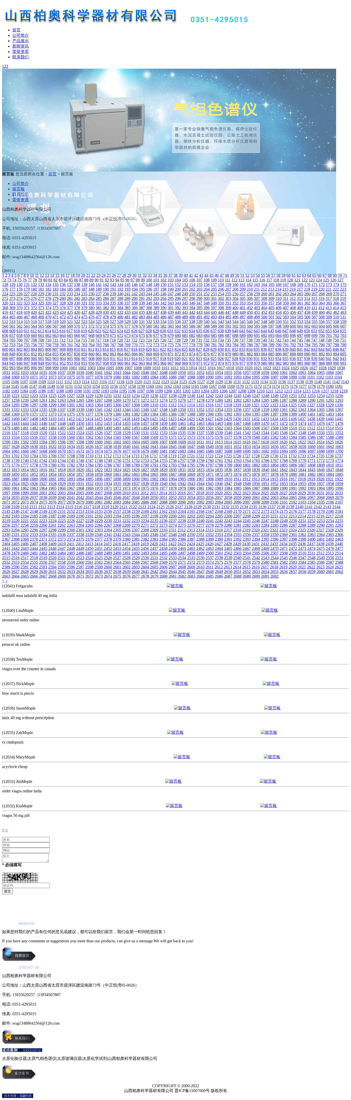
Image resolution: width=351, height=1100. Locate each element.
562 (19, 326)
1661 (321, 446)
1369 (15, 414)
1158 (132, 386)
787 (257, 345)
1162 (168, 386)
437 (156, 312)
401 (242, 308)
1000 (64, 368)
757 (41, 345)
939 (314, 358)
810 (77, 349)
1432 (256, 419)
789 (271, 345)
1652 (237, 446)
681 (185, 335)
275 (27, 298)
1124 (174, 382)
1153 (87, 386)
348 (207, 303)
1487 (80, 428)
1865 (154, 474)
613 (41, 331)
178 (19, 289)
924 (206, 358)
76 (25, 280)
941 (329, 358)
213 (271, 289)
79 (40, 280)
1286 (274, 400)
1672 (80, 451)
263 (286, 294)
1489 (99, 428)
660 (34, 335)
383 (113, 308)
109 (214, 280)
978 (250, 363)
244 (149, 294)
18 (73, 275)
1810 (330, 465)
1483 (43, 428)
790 (278, 345)
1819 (71, 470)
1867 (173, 474)
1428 (219, 419)
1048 (163, 372)
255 (228, 294)
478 (106, 317)
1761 (219, 460)
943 (343, 358)
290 (135, 298)
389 (156, 308)
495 (228, 317)
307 (257, 298)
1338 (71, 409)
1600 (99, 442)
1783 (80, 465)
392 (178, 308)
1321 (256, 405)
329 (70, 303)
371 (27, 308)
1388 (191, 414)
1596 (62, 442)
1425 (191, 419)
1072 (43, 377)
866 (135, 354)
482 (135, 317)
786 (250, 345)
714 (77, 340)
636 (206, 331)
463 (343, 312)
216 (293, 289)
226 (19, 294)
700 (322, 335)
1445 (34, 423)
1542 (247, 433)
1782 (71, 465)
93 (112, 280)
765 (99, 345)
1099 (293, 377)
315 (314, 298)
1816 (43, 470)
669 (99, 335)
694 (278, 335)
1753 (145, 460)
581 (156, 326)
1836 (228, 470)
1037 (62, 372)
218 (307, 289)
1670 (62, 451)
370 (19, 308)
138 (77, 284)
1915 (274, 479)
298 (192, 298)
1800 (237, 465)
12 (42, 275)
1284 (256, 400)
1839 (256, 470)
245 (156, 294)
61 (294, 275)
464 (5, 317)
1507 (265, 428)
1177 (303, 386)
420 (34, 312)
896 (5, 358)
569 (70, 326)
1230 (99, 396)
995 (27, 368)
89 (91, 280)
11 (37, 275)
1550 (321, 433)
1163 (177, 386)
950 (48, 363)
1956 (311, 483)
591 (228, 326)
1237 (163, 396)
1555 (25, 437)
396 (207, 308)
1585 (302, 437)
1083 (145, 377)
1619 (274, 442)
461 (329, 312)
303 (228, 298)
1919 (311, 479)
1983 (219, 488)
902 (48, 358)
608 (5, 331)
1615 (237, 442)
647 (285, 331)
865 (127, 354)
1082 (136, 377)
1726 (237, 456)
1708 (71, 456)
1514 (330, 428)
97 (133, 280)
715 (84, 340)
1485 (62, 428)
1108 (33, 382)
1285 (265, 400)
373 (41, 308)
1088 (191, 377)
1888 (25, 479)
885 (271, 354)
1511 (302, 428)
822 (163, 349)
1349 (173, 409)
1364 (311, 409)
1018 (230, 368)
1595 (52, 442)
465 (12, 317)
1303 (89, 405)
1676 (117, 451)
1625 (330, 442)
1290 (311, 400)
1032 (15, 372)
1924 (15, 483)
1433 (265, 419)
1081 (126, 377)
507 (314, 317)
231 (55, 294)
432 (120, 312)
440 (178, 312)
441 (185, 312)
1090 (210, 377)
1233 (126, 396)
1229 (89, 396)
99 (143, 280)
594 (250, 326)
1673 (89, 451)
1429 (228, 419)
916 (149, 358)
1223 (34, 396)
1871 (210, 474)
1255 (330, 396)
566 (48, 326)
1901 (145, 479)
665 (70, 335)
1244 (228, 396)
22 (93, 275)
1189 (69, 391)
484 (149, 317)
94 (117, 280)
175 (343, 284)
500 (264, 317)
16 (62, 275)
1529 (126, 433)
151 (171, 284)
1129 (219, 382)
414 (336, 308)
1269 (117, 400)
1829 (163, 470)
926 (221, 358)
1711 (99, 456)
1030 (341, 368)
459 (314, 312)
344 (178, 303)
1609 (182, 442)
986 (307, 363)
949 (41, 363)
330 (77, 303)
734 (221, 340)
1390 (210, 414)
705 (12, 340)
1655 (265, 446)
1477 (330, 423)
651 (314, 331)
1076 (80, 377)
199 (171, 289)
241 (127, 294)
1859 (99, 474)
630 (163, 331)
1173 (267, 386)
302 (221, 298)
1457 (145, 423)
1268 (108, 400)
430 (106, 312)
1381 (126, 414)
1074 (62, 377)
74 (14, 280)
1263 (62, 400)
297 (185, 298)
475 (84, 317)
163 (257, 284)
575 (113, 326)
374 (48, 308)
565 (41, 326)
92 (107, 280)
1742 (43, 460)
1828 (154, 470)
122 (304, 280)
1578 (237, 437)
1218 (334, 391)
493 (214, 317)
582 (163, 326)
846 (336, 349)
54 (258, 275)
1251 (293, 396)
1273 (154, 400)
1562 (89, 437)
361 (300, 303)
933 (271, 358)
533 (156, 321)
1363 (302, 409)
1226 (62, 396)
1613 (219, 442)
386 (135, 308)
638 (221, 331)
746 (307, 340)
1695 (293, 451)
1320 (246, 405)
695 (286, 335)
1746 (80, 460)
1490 (108, 428)
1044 (126, 372)
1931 (80, 483)
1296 (25, 405)
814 (106, 349)
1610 (191, 442)
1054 (219, 372)
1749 (108, 460)
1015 (202, 368)
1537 (200, 433)
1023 (276, 368)
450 (250, 312)
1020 (248, 368)
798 (336, 345)
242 (135, 294)
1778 (34, 465)
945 (12, 363)
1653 (247, 446)
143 (113, 284)
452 (264, 312)
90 (97, 280)
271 (343, 294)
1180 (330, 386)
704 (5, 340)
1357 (247, 409)
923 (199, 358)
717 (98, 340)
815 (113, 349)
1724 (219, 456)
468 (34, 317)
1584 (293, 437)
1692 (265, 451)
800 (5, 349)
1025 (295, 368)
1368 (6, 414)
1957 (321, 483)
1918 (302, 479)
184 (63, 289)
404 (264, 308)
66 (319, 275)
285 (99, 298)
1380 (117, 414)
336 (120, 303)
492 (207, 317)
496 (235, 317)
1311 (163, 405)
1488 (90, 428)
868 (149, 354)
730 (192, 340)
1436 (293, 419)
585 (185, 326)
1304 (99, 405)
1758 (191, 460)
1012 (174, 368)
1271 (136, 400)
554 (307, 321)
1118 (120, 382)
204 (207, 289)
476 (91, 317)
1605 (145, 442)
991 (343, 363)
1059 (265, 372)
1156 (114, 386)
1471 (274, 423)
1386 (173, 414)
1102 (320, 377)
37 (170, 275)
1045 (136, 372)
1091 (219, 377)
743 (285, 340)
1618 (265, 442)
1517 (15, 433)
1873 (228, 474)
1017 (221, 368)
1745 (71, 460)
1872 (219, 474)
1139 (309, 382)
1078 (99, 377)
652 (321, 331)
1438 (311, 419)
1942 (182, 483)
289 (127, 298)
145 (127, 284)
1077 (89, 377)
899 (27, 358)
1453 (108, 423)
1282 (237, 400)
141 (99, 284)
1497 (173, 428)
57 (273, 275)
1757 (182, 460)
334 (106, 303)
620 (91, 331)
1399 (293, 414)
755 (27, 345)
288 (120, 298)
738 (249, 340)
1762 (228, 460)
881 (242, 354)
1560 (71, 437)
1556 (34, 437)
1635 (80, 446)
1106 (15, 382)
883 (257, 354)
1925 (25, 483)
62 (299, 275)
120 (290, 280)
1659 (302, 446)
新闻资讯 (20, 46)
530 (135, 321)
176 (5, 289)
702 (336, 335)
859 (84, 354)
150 (163, 284)
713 (70, 340)
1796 (200, 465)
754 (19, 345)
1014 (193, 368)
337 (127, 303)
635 (199, 331)
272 (5, 298)
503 (286, 317)
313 (300, 298)
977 (242, 363)
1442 (6, 423)
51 (242, 275)
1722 (200, 456)
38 (175, 275)
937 (300, 358)
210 (250, 289)
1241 (200, 396)
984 (293, 363)
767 (113, 345)
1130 (228, 382)
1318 (228, 405)
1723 (209, 456)
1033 (25, 372)
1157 (123, 386)
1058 (256, 372)
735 (228, 340)
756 (34, 345)
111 (227, 280)
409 (300, 308)
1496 (163, 428)
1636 (89, 446)
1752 (136, 460)
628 (149, 331)
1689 (237, 451)
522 (77, 321)
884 (264, 354)
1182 (6, 391)
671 (113, 335)
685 (214, 335)
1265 (80, 400)
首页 (16, 30)
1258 (15, 400)
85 (71, 280)
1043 (117, 372)
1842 (284, 470)
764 (91, 345)
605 (329, 326)
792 (293, 345)
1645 (173, 446)
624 (120, 331)
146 (135, 284)
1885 (339, 474)
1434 (274, 419)
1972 (117, 488)
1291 (321, 400)
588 (207, 326)
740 (264, 340)
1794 (182, 465)
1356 (237, 409)
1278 (200, 400)
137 (70, 284)
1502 (219, 428)
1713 (117, 456)
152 (178, 284)
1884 (330, 474)
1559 (62, 437)
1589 (339, 437)
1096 (265, 377)
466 (19, 317)
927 (228, 358)
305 (242, 298)
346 (192, 303)
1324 (283, 405)
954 (77, 363)
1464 (210, 423)
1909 (219, 479)
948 (34, 363)
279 (55, 298)
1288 (293, 400)
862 (106, 354)
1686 (210, 451)
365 (329, 303)
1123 (165, 382)
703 (343, 335)
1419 (135, 419)
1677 (126, 451)
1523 (71, 433)
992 (5, 368)
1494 (145, 428)
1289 (302, 400)
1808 (311, 465)
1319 (237, 405)
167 (286, 284)
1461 (182, 423)
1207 (233, 391)
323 (27, 303)
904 (63, 358)
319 (343, 298)
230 (48, 294)
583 (171, 326)
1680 (154, 451)
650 (307, 331)
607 (343, 326)
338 (135, 303)
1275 (173, 400)
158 (221, 284)
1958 (330, 483)
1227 (71, 396)
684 (207, 335)
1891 (52, 479)
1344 (126, 409)
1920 (320, 479)
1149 (51, 386)
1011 (165, 368)
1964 (43, 488)
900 (34, 358)
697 (300, 335)
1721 (191, 456)
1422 (163, 419)
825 (185, 349)
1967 (71, 488)
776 (178, 345)
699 (314, 335)
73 (9, 280)
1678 (136, 451)
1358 (256, 409)
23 (98, 275)
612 (34, 331)
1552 (339, 433)
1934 (108, 483)
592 (235, 326)
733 (213, 340)
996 (34, 368)
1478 (339, 423)
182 (48, 289)
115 (255, 280)
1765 (256, 460)
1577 (228, 437)
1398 (284, 414)
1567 (136, 437)
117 (269, 280)
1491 (117, 428)
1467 (237, 423)
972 (207, 363)
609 (12, 331)
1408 (34, 419)
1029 (332, 368)
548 (264, 321)
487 (171, 317)
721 (127, 340)
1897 (108, 479)
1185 (33, 391)
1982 (210, 488)
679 (171, 335)
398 (221, 308)
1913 (256, 479)
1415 (98, 419)
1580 (256, 437)
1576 (219, 437)
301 (214, 298)
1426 (200, 419)
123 (312, 280)
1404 (339, 414)
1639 (117, 446)
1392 (228, 414)
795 (314, 345)
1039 (80, 372)
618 (77, 331)
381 (99, 308)
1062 (293, 372)
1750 (117, 460)
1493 (136, 428)
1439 (320, 419)
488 (178, 317)
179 (27, 289)
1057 (247, 372)
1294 (6, 405)
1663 (339, 446)
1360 (274, 409)
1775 (6, 465)
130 (19, 284)
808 (63, 349)
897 (12, 358)
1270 (126, 400)
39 (181, 275)
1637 (99, 446)
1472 (284, 423)
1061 (284, 372)
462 (336, 312)
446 (221, 312)
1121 (147, 382)
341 (156, 303)
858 (77, 354)
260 (264, 294)
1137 (291, 382)
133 (41, 284)
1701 (6, 456)
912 (120, 358)
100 (149, 280)
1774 (339, 460)
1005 (110, 368)
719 (113, 340)
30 (134, 275)
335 (113, 303)
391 (171, 308)
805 (41, 349)
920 (177, 358)
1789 (136, 465)
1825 (126, 470)
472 (63, 317)
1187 (51, 391)
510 (336, 317)
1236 (154, 396)
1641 (136, 446)
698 (307, 335)
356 (264, 303)
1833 (200, 470)
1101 (311, 377)
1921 (330, 479)
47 (222, 275)
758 (48, 345)
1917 (293, 479)
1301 (71, 405)
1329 (330, 405)
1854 (52, 474)
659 (27, 335)
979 (257, 363)
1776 (15, 465)
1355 (228, 409)
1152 (78, 386)
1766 (265, 460)
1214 (297, 391)
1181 (339, 386)
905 (70, 358)
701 (329, 335)
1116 (103, 382)
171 (314, 284)
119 (283, 280)
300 (207, 298)
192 (120, 289)
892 (322, 354)
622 (106, 331)
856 (63, 354)
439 (171, 312)
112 (234, 280)
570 (77, 326)
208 (235, 289)
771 (142, 345)
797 (329, 345)
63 (304, 275)
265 (300, 294)
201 (185, 289)
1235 (145, 396)
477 (99, 317)
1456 (136, 423)
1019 (239, 368)
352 (235, 303)
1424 (182, 419)
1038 (71, 372)
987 (314, 363)
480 (120, 317)
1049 (173, 372)
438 (163, 312)
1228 (80, 396)
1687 (219, 451)
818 (134, 349)
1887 (15, 479)
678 (163, 335)
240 (120, 294)
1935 (117, 483)
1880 (293, 474)
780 (207, 345)
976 (235, 363)
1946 (219, 483)
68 (330, 275)
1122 (156, 382)
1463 (200, 423)
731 (199, 340)
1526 (99, 433)
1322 (265, 405)
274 (19, 298)
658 (19, 335)
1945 (210, 483)
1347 (154, 409)
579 (142, 326)
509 (329, 317)
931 (257, 358)
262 (278, 294)
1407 (25, 419)
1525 (89, 433)
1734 (311, 456)
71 (345, 275)
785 (242, 345)
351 (228, 303)
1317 (219, 405)
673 (127, 335)
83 (61, 280)
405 (271, 308)
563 (27, 326)
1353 (210, 409)
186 (77, 289)
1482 (34, 428)
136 (63, 284)
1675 (108, 451)
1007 (128, 368)
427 (84, 312)
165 (271, 284)
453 (271, 312)
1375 (71, 414)
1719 (172, 456)
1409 (43, 419)
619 (84, 331)
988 (322, 363)
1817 (52, 470)
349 (214, 303)
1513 (320, 428)
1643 (154, 446)
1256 (339, 396)
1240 (191, 396)
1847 (330, 470)
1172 (258, 386)
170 (307, 284)
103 (171, 280)
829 (213, 349)
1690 (247, 451)
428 (91, 312)
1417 (117, 419)
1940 (163, 483)
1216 (316, 391)
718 (106, 340)
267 (314, 294)
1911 (237, 479)
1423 (172, 419)
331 (84, 303)
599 (286, 326)
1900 (136, 479)
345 (185, 303)
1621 (293, 442)
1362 (293, 409)
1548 (302, 433)
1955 (302, 483)
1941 (173, 483)
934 (278, 358)
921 (185, 358)
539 (199, 321)
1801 (247, 465)
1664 (6, 451)
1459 (163, 423)
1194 (114, 391)
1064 (311, 372)
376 (63, 308)
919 (170, 358)
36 (165, 275)
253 (214, 294)
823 (170, 349)
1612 (209, 442)
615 (55, 331)
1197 (141, 391)
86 (76, 280)
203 (199, 289)
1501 (210, 428)
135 (55, 284)
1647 (191, 446)
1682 (173, 451)
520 (63, 321)
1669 (52, 451)
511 (343, 317)
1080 (117, 377)
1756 (173, 460)
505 (300, 317)
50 (237, 275)
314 (307, 298)
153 (185, 284)
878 (221, 354)
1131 (237, 382)
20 (83, 275)
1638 (108, 446)
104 (178, 280)
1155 (105, 386)
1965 (52, 488)
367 (343, 303)
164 (264, 284)
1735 (320, 456)
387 (142, 308)
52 (247, 275)
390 (163, 308)
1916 (283, 479)
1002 (82, 368)
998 (48, 368)
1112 (68, 382)
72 (4, 280)
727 (170, 340)
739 (257, 340)
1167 (213, 386)
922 (192, 358)
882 (250, 354)
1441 (339, 419)
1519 (34, 433)
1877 (265, 474)
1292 (330, 400)
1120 (138, 382)
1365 (321, 409)
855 (55, 354)
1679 (145, 451)
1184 (24, 391)
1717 (154, 456)
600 (293, 326)
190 (106, 289)
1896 (99, 479)
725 (156, 340)
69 (335, 275)
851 (27, 354)
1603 (126, 442)
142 (106, 284)
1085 (163, 377)
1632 (52, 446)
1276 (182, 400)
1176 (294, 386)
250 (192, 294)
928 (235, 358)
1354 (219, 409)
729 (185, 340)
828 (206, 349)
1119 (129, 382)
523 (84, 321)
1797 (210, 465)
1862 (126, 474)
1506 (256, 428)
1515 (339, 428)
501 (271, 317)
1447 (52, 423)
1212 (279, 391)
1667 (34, 451)
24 (103, 275)
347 (199, 303)
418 (19, 312)
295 (171, 298)
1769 (293, 460)
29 (129, 275)
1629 (25, 446)
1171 (249, 386)
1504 (237, 428)
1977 (163, 488)
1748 (99, 460)
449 (242, 312)
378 (77, 308)
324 (34, 303)
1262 (52, 400)
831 (228, 349)
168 (293, 284)
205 (214, 289)
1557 (43, 437)
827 (199, 349)
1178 (312, 386)
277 (41, 298)
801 (12, 349)
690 (250, 335)
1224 (43, 396)
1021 (258, 368)
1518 (25, 433)
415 (343, 308)
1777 (25, 465)
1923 (6, 483)
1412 (71, 419)
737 (242, 340)
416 (5, 312)
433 (127, 312)
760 (63, 345)
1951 (265, 483)
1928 (52, 483)
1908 (210, 479)
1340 (89, 409)
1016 (211, 368)
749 (329, 340)
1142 (336, 382)
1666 (25, 451)
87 (81, 280)
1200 (168, 391)
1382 (136, 414)
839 (285, 349)
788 (264, 345)
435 (142, 312)
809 (70, 349)
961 (127, 363)
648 (293, 331)
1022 (267, 368)
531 (142, 321)
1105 (6, 382)
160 (235, 284)
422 (48, 312)
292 (149, 298)
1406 (15, 419)
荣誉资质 (20, 51)
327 (55, 303)
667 (84, 335)
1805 (284, 465)
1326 (302, 405)
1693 (274, 451)
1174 (276, 386)
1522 (62, 433)
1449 (71, 423)
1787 (117, 465)
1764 (247, 460)
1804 (274, 465)
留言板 (18, 189)
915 (141, 358)
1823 (108, 470)
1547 (293, 433)
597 (271, 326)
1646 (182, 446)
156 (207, 284)
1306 (117, 405)
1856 (71, 474)
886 (278, 354)
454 (278, 312)
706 (19, 340)
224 (5, 294)
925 (213, 358)
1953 (284, 483)
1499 (191, 428)
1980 (191, 488)
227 (27, 294)
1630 (34, 446)
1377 (89, 414)
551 (286, 321)
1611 (200, 442)
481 (127, 317)
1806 (293, 465)
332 (91, 303)
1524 (80, 433)
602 (307, 326)
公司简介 (20, 35)
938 (307, 358)
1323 (274, 405)
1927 (43, 483)
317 (329, 298)
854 (48, 354)
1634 (71, 446)
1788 (126, 465)
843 (314, 349)
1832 (191, 470)
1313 (182, 405)
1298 (43, 405)
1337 (62, 409)
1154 (96, 386)
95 (122, 280)
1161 (159, 386)
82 (55, 280)
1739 (15, 460)
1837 (237, 470)
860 (91, 354)
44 (206, 275)
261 (271, 294)
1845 (311, 470)
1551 (330, 433)
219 (314, 289)
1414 (89, 419)
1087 (182, 377)
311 (286, 298)
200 (178, 289)
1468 (247, 423)
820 (149, 349)
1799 (228, 465)
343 (171, 303)
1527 (108, 433)
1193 (105, 391)
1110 (51, 382)
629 (156, 331)
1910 (228, 479)
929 (242, 358)
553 (300, 321)
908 (91, 358)
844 (321, 349)
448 (235, 312)
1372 (43, 414)
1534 (173, 433)
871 (171, 354)
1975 (145, 488)
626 (134, 331)
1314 (191, 405)
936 (293, 358)
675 (142, 335)
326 (48, 303)
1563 (99, 437)
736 (235, 340)
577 (127, 326)
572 (91, 326)
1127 (201, 382)
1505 (247, 428)
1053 (210, 372)
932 (264, 358)
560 (5, 326)
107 (199, 280)
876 (207, 354)
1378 (99, 414)
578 (135, 326)
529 (127, 321)
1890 (43, 479)
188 (91, 289)
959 (113, 363)
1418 (126, 419)
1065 (321, 372)
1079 (108, 377)
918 (163, 358)
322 (19, 303)
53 (253, 275)
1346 (145, 409)
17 (68, 275)
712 (62, 340)
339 (142, 303)
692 (264, 335)
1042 (108, 372)
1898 (117, 479)
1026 (304, 368)
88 (86, 280)
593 (242, 326)
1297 (34, 405)
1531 (145, 433)
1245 (237, 396)
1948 (237, 483)
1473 (293, 423)
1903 (163, 479)
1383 (145, 414)
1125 (183, 382)
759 (55, 345)
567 (55, 326)
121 (297, 280)
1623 (311, 442)
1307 (126, 405)
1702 (15, 456)
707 (27, 340)
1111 (59, 382)
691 (257, 335)
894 (336, 354)
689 (242, 335)
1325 (293, 405)
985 (300, 363)
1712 (108, 456)
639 (228, 331)
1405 (6, 419)
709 (41, 340)
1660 (311, 446)
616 (62, 331)
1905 (182, 479)
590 (221, 326)
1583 (284, 437)
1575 (210, 437)
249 (185, 294)
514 (19, 321)
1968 (80, 488)
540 (207, 321)
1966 (62, 488)
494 (221, 317)
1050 (182, 372)
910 (106, 358)
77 (30, 280)
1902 (154, 479)
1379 (108, 414)
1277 (191, 400)
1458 (154, 423)
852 (34, 354)
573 (99, 326)
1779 (43, 465)
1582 (274, 437)
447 (228, 312)
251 (199, 294)
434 (135, 312)
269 (329, 294)
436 (149, 312)
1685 (200, 451)
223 (343, 289)
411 (314, 308)
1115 (94, 382)
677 (156, 335)
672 (120, 335)
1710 (89, 456)
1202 (186, 391)
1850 (15, 474)
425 (70, 312)
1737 (339, 456)
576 (120, 326)
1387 (182, 414)
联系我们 (20, 57)
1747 (89, 460)
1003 (91, 368)
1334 (34, 409)
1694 (284, 451)
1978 (173, 488)
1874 (237, 474)
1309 (145, 405)
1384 (154, 414)
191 (113, 289)
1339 (80, 409)
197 (156, 289)
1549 (311, 433)
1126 (192, 382)
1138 (300, 382)
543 (228, 321)
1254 (321, 396)
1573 (191, 437)
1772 (321, 460)
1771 (311, 460)
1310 (154, 405)
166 (278, 284)
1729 (265, 456)
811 (84, 349)
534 (163, 321)
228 (34, 294)
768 (120, 345)
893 (329, 354)
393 (185, 308)
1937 (136, 483)
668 (91, 335)
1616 (246, 442)
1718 (163, 456)
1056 (237, 372)
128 (5, 284)
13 (47, 275)
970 (192, 363)
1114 (85, 382)
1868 (182, 474)
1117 (112, 382)
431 (113, 312)
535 (171, 321)
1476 (321, 423)
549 (271, 321)
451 (257, 312)
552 (293, 321)
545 (242, 321)
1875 (247, 474)
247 (171, 294)
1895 (89, 479)
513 (12, 321)
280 (63, 298)
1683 (182, 451)
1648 (200, 446)
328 (63, 303)
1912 (246, 479)
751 (343, 340)
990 (336, 363)
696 (293, 335)
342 (163, 303)
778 (192, 345)
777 (185, 345)
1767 (274, 460)
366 (336, 303)
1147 (33, 386)
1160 (150, 386)
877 (214, 354)
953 (70, 363)
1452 (99, 423)
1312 (172, 405)
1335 (43, 409)
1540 (228, 433)
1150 (60, 386)
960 (120, 363)
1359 (265, 409)
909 (99, 358)
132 (34, 284)
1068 (6, 377)
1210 (260, 391)
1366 (330, 409)
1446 (43, 423)
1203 (196, 391)
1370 (25, 414)
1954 (293, 483)
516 (34, 321)
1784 (89, 465)
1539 (219, 433)
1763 (237, 460)
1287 (284, 400)
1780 (52, 465)
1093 (237, 377)
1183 (15, 391)
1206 (223, 391)
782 (221, 345)
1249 (274, 396)
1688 (228, 451)
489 (185, 317)
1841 (274, 470)
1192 (96, 391)
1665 (15, 451)
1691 (256, 451)
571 (84, 326)
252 (207, 294)
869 (156, 354)
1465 (219, 423)
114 (248, 280)
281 (70, 298)
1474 (302, 423)
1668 (43, 451)
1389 (200, 414)
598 (278, 326)
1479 (6, 428)
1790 (145, 465)
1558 (52, 437)
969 (185, 363)
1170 (240, 386)
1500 (200, 428)
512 (5, 321)
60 (289, 275)
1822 (99, 470)
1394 (247, 414)
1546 (284, 433)
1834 (210, 470)
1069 (15, 377)
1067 (339, 372)
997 (41, 368)
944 (5, 363)
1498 (182, 428)
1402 (321, 414)
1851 (25, 474)
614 (48, 331)
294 (163, 298)
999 (55, 368)
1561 (80, 437)
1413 (80, 419)
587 (199, 326)
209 (242, 289)
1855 (62, 474)
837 (271, 349)
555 (314, 321)
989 (329, 363)
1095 (256, 377)
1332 (15, 409)
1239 (182, 396)
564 (34, 326)
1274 (163, 400)
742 (278, 340)
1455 (126, 423)
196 (149, 289)
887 (286, 354)
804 (34, 349)
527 (113, 321)
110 (221, 280)
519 (55, 321)
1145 (15, 386)
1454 (117, 423)
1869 (191, 474)
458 (307, 312)
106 (192, 280)
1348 (163, 409)
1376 (80, 414)
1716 (145, 456)
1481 (25, 428)
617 (70, 331)
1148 (42, 386)
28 (124, 275)
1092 (228, 377)
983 (286, 363)
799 (343, 345)
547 (257, 321)
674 (135, 335)
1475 (311, 423)
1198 (150, 391)
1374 (62, 414)
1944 (200, 483)
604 (322, 326)
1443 (15, 423)
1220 (6, 396)
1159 (141, 386)
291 (142, 298)
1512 (311, 428)
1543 (256, 433)
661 (41, 335)
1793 (173, 465)
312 (293, 298)
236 (91, 294)
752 (5, 345)
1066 (330, 372)
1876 (256, 474)
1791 (154, 465)
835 (257, 349)
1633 (62, 446)
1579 (247, 437)
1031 (6, 372)
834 (249, 349)
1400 (302, 414)
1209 (251, 391)
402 (250, 308)
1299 (52, 405)
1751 (126, 460)
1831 (182, 470)
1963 (34, 488)
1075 (71, 377)
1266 (89, 400)
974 (221, 363)
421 (41, 312)
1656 (274, 446)
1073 (52, 377)
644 (264, 331)
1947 (228, 483)
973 (214, 363)
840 (293, 349)
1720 (182, 456)
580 (149, 326)
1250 (284, 396)
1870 (200, 474)
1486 (71, 428)
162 (250, 284)
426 (77, 312)
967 (171, 363)
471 (55, 317)
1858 (89, 474)
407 (286, 308)
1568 (145, 437)
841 (300, 349)
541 (214, 321)
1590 (6, 442)
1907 (200, 479)
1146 (24, 386)
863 (113, 354)
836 (264, 349)
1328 (320, 405)
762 (77, 345)
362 (307, 303)
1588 (330, 437)
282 (77, 298)
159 (228, 284)
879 (228, 354)
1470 (265, 423)
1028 (322, 368)
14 (52, 275)
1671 (71, 451)
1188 (60, 391)
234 (77, 294)
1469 (256, 423)
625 (127, 331)
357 (271, 303)
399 (228, 308)
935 (285, 358)
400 (235, 308)
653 (329, 331)
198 (163, 289)
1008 (138, 368)
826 (192, 349)
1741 (34, 460)
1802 (256, 465)
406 (278, 308)
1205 (214, 391)
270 (336, 294)
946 (19, 363)
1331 (6, 409)
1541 (237, 433)
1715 (135, 456)
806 (48, 349)
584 (178, 326)
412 (321, 308)
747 (314, 340)
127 (340, 280)
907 (84, 358)
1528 (117, 433)
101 (156, 280)
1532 (154, 433)
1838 (247, 470)
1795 (191, 465)
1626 (339, 442)
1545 (274, 433)
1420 (145, 419)
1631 (43, 446)
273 (12, 298)
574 (106, 326)
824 (177, 349)
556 (322, 321)
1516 (6, 433)
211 (257, 289)
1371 (34, 414)
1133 (255, 382)
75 (19, 280)
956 (91, 363)
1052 (200, 372)
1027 (313, 368)
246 (163, 294)
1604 (136, 442)
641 (242, 331)
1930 (71, 483)
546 (250, 321)
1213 (288, 391)
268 (322, 294)
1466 (228, 423)
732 (206, 340)
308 (264, 298)
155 (199, 284)
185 (70, 289)
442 (192, 312)
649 (300, 331)
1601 (108, 442)
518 (48, 321)
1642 (145, 446)
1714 (126, 456)
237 (99, 294)
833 (242, 349)
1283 (247, 400)
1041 (99, 372)
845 (329, 349)
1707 (62, 456)
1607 (163, 442)
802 (19, 349)
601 (300, 326)
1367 (339, 409)
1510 (293, 428)
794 (307, 345)
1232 (117, 396)
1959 (339, 483)
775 (171, 345)
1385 (163, 414)
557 (329, 321)
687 (228, 335)
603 (314, 326)
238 (106, 294)
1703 (25, 456)
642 (249, 331)
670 (106, 335)
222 (336, 289)
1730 (274, 456)
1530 (136, 433)
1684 (191, 451)
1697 (311, 451)
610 (19, 331)
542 (221, 321)
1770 (302, 460)
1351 (191, 409)
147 (142, 284)
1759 (200, 460)
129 (12, 284)
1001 (73, 368)
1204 (205, 391)
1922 (339, 479)
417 (12, 312)
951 (55, 363)
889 (300, 354)
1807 (302, 465)
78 (35, 280)
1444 (25, 423)
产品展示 (20, 41)
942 (336, 358)
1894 (80, 479)
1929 (62, 483)
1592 (25, 442)
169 (300, 284)
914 (134, 358)
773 (156, 345)
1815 (34, 470)
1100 (302, 377)
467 (27, 317)
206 (221, 289)
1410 (52, 419)
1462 (191, 423)
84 (66, 280)
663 (55, 335)
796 (322, 345)
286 (106, 298)
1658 (293, 446)
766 (106, 345)
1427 (209, 419)
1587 (321, 437)
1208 (242, 391)
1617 (256, 442)
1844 (302, 470)
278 (48, 298)
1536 (191, 433)
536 (178, 321)
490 (192, 317)
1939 (154, 483)
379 (84, 308)
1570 (163, 437)
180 (34, 289)
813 (98, 349)
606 (336, 326)
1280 (219, 400)
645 (271, 331)
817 (127, 349)
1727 (246, 456)
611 (27, 331)
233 (70, 294)
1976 (154, 488)
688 (235, 335)
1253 (311, 396)
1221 (15, 396)
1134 (264, 382)
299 (199, 298)
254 (221, 294)
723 (141, 340)
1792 (163, 465)
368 (5, 308)
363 (314, 303)
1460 (173, 423)
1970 (99, 488)
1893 (71, 479)
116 (262, 280)
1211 (270, 391)
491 (199, 317)
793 (300, 345)
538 (192, 321)
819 (141, 349)
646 (278, 331)
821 (156, 349)
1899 (126, 479)
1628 (15, 446)
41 (191, 275)
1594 (43, 442)
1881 (302, 474)
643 (257, 331)
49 (232, 275)
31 (139, 275)
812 (91, 349)
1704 (34, 456)
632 (177, 331)
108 (207, 280)
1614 (228, 442)
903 (55, 358)
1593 (34, 442)
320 (5, 303)
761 (70, 345)
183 (55, 289)
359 (286, 303)
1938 (145, 483)
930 (249, 358)
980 (264, 363)
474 (77, 317)
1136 (282, 382)
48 (227, 275)
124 (319, 280)
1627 (6, 446)
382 (106, 308)
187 (84, 289)
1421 (154, 419)
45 (211, 275)
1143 (345, 382)
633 (185, 331)
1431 (246, 419)
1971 (108, 488)
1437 (302, 419)
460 (322, 312)
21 (88, 275)
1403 (330, 414)
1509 (284, 428)
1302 (80, 405)
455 (286, 312)
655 (343, 331)
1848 (339, 470)
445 (214, 312)
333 (99, 303)
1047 (154, 372)
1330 (339, 405)
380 (91, 308)
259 (257, 294)
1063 (302, 372)
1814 (25, 470)
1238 (173, 396)
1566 (126, 437)
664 (63, 335)
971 (199, 363)
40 (186, 275)
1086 (173, 377)
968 (178, 363)
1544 (265, 433)
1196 (132, 391)
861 (99, 354)
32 (145, 275)
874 (192, 354)
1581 (265, 437)
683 (199, 335)
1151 (69, 386)
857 (70, 354)
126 (333, 280)
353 (242, 303)
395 (199, 308)
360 (293, 303)
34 (155, 275)
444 (207, 312)
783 (228, 345)
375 (55, 308)
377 (70, 308)
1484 (52, 428)
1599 (89, 442)
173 (329, 284)
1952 (274, 483)
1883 (321, 474)
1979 (182, 488)
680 (178, 335)
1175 (285, 386)
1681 (163, 451)
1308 (136, 405)
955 (84, 363)
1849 (6, 474)
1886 (6, 479)
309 (271, 298)
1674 (99, 451)
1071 (34, 377)
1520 (43, 433)
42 (196, 275)
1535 (182, 433)
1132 (246, 382)
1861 (117, 474)
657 (12, 335)
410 (307, 308)
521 (70, 321)
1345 (136, 409)
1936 (126, 483)
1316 (209, 405)
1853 (43, 474)
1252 (302, 396)
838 (278, 349)
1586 (311, 437)
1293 (339, 400)
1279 (210, 400)
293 (156, 298)
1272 (145, 400)
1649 (210, 446)
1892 (62, 479)
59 (283, 275)
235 (84, 294)
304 (235, 298)
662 (48, 335)
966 (163, 363)
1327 (311, 405)
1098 (284, 377)
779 (199, 345)
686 (221, 335)
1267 (99, 400)
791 (286, 345)
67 (324, 275)
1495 (154, 428)
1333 (25, 409)
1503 (228, 428)
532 (149, 321)
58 (278, 275)
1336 (52, 409)
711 (55, 340)
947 (27, 363)
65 (314, 275)
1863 (136, 474)
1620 (283, 442)
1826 (136, 470)
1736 (330, 456)
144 (120, 284)
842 (307, 349)
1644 (163, 446)
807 (55, 349)
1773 (330, 460)
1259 (25, 400)
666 (77, 335)
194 (135, 289)
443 (199, 312)
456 (293, 312)
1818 (62, 470)
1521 (52, 433)
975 (228, 363)
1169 (231, 386)
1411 (62, 419)
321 (12, 303)
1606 (154, 442)
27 (119, 275)
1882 (311, 474)
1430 (237, 419)
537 (185, 321)
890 (307, 354)
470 (48, 317)
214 (278, 289)
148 (149, 284)
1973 (126, 488)
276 (34, 298)
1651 (228, 446)
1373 (52, 414)
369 (12, 308)
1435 (283, 419)
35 (160, 275)
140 (91, 284)
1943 (191, 483)
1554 (15, 437)
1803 (265, 465)
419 (27, 312)
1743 (52, 460)
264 (293, 294)
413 (329, 308)
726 (163, 340)
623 (113, 331)
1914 (265, 479)
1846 (321, 470)
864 (120, 354)
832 (235, 349)
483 (142, 317)
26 (114, 275)
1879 (284, 474)
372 (34, 308)
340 (149, 303)
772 (149, 345)
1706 (52, 456)
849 (12, 354)
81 (50, 280)
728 (177, 340)
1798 (219, 465)
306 (250, 298)
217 (300, 289)
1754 (154, 460)
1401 (311, 414)
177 (12, 289)
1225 (52, 396)
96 (127, 280)
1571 (173, 437)
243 (142, 294)
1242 (210, 396)
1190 (78, 391)
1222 (25, 396)
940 (321, 358)
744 (293, 340)
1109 (42, 382)
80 (45, 280)
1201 (177, 391)
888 (293, 354)
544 (235, 321)
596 (264, 326)
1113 (77, 382)
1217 (325, 391)
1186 (42, 391)
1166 (204, 386)
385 (127, 308)
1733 (302, 456)
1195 (123, 391)
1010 (156, 368)
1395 (256, 414)
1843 (293, 470)
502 (278, 317)
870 (163, 354)
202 (192, 289)
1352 (200, 409)
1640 (126, 446)
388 (149, 308)
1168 (222, 386)
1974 (136, 488)
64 (309, 275)
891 (314, 354)
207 (228, 289)
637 (213, 331)
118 (276, 280)
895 (343, 354)
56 (268, 275)
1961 (15, 488)
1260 (34, 400)
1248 (265, 396)
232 (63, 294)
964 (149, 363)
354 (250, 303)
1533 (163, 433)
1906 (191, 479)
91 (102, 280)
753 (12, 345)
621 (98, 331)
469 (41, 317)
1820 (80, 470)
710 (48, 340)
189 (99, 289)
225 (12, 294)
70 (340, 275)
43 (201, 275)
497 (242, 317)
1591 (15, 442)
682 (192, 335)
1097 (274, 377)
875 (199, 354)
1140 (318, 382)
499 (257, 317)
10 (32, 275)
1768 (284, 460)
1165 (195, 386)
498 (250, 317)
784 (235, 345)
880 (235, 354)
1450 (80, 423)
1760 (210, 460)
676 (149, 335)
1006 (119, 368)
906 (77, 358)
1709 (80, 456)
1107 (24, 382)
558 (336, 321)
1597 (71, 442)
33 (150, 275)
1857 (80, 474)
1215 (306, 391)
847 (343, 349)
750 (336, 340)
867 (142, 354)
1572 (182, 437)
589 (214, 326)
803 (27, 349)
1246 (247, 396)
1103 (329, 377)
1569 (154, 437)
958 (106, 363)
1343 (117, 409)
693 (271, 335)
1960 (6, 488)
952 (63, 363)
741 (271, 340)
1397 (274, 414)
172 (322, 284)
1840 (265, 470)
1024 (285, 368)
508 (322, 317)
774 (163, 345)
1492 (126, 428)
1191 (87, 391)
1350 (182, 409)
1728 (256, 456)
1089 (200, 377)
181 (41, 289)
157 (214, 284)
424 (63, 312)
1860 (108, 474)
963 (142, 363)
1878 (274, 474)
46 (217, 275)
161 (242, 284)
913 (127, 358)
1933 (99, 483)
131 (27, 284)
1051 (191, 372)
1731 (283, 456)
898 (19, 358)
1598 (80, 442)
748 (321, 340)
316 (321, 298)
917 (156, 358)
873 (185, 354)
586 (192, 326)
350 (221, 303)
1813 (15, 470)
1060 (274, 372)
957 (99, 363)
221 (329, 289)
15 (57, 275)
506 (307, 317)
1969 (89, 488)
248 (178, 294)
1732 (293, 456)
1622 (302, 442)
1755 (163, 460)
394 (192, 308)
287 (113, 298)
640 (235, 331)
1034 (34, 372)
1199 (159, 391)
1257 (6, 400)
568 (63, 326)
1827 (145, 470)
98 (138, 280)
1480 (15, 428)
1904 (173, 479)
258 (250, 294)
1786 (108, 465)
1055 (228, 372)
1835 (219, 470)
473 (70, 317)
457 (300, 312)
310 (278, 298)
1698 (321, 451)
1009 (147, 368)
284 (91, 298)
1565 (117, 437)
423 (55, 312)
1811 (339, 465)
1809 (321, 465)
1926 (34, 483)
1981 (200, 488)
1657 (284, 446)
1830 (173, 470)
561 (12, 326)
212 (264, 289)
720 (120, 340)
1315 (200, 405)
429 (99, 312)
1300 (62, 405)
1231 (108, 396)
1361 (284, 409)
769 (127, 345)
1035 (43, 372)
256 (235, 294)
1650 (219, 446)
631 (170, 331)
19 (78, 275)
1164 (186, 386)
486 (163, 317)
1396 (265, 414)
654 (336, 331)
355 (257, 303)
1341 (99, 409)
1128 (210, 382)
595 (257, 326)
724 (149, 340)
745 (300, 340)
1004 (101, 368)
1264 (71, 400)
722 (134, 340)
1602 (117, 442)
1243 (219, 396)
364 (322, 303)
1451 (89, 423)
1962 (25, 488)
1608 (173, 442)
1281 (228, 400)
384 (120, 308)
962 (135, 363)
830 (221, 349)
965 (156, 363)
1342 (108, 409)
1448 (62, 423)
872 (178, 354)
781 (214, 345)
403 (257, 308)
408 (293, 308)
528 (120, 321)
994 (19, 368)
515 (27, 321)
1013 (184, 368)
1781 (62, 465)
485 (156, 317)
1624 (320, 442)
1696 (302, 451)
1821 (89, 470)
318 (336, 298)
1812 (6, 470)
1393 (237, 414)
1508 (274, 428)
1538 (210, 433)
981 (271, 363)
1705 (43, 456)
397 (214, 308)
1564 (108, 437)
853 (41, 354)
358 (278, 303)
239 (113, 294)
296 (178, 298)
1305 (108, 405)
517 (41, 321)
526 (106, 321)
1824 (117, 470)
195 (142, 289)
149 (156, 284)
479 (113, 317)
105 (185, 280)
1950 (256, 483)
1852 (34, 474)
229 (41, 294)
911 (113, 358)
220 (321, 289)
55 (263, 275)
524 (91, 321)
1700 (339, 451)
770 (135, 345)
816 (120, 349)
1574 (200, 437)
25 (109, 275)
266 (307, 294)
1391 (219, 414)
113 (241, 280)
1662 (330, 446)
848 (5, 354)
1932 (89, 483)
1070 (25, 377)
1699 (330, 451)
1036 (52, 372)
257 (242, 294)
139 (84, 284)
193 (127, 289)
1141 (327, 382)
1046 (145, 372)
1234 (136, 396)
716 (91, 340)
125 (326, 280)
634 (192, 331)
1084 (154, 377)
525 (99, 321)
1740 (25, 460)
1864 (145, 474)
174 (336, 284)
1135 (273, 382)
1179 (321, 386)
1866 (163, 474)
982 (278, 363)
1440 (330, 419)
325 (41, 303)
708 (34, 340)
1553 (6, 437)
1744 (62, 460)
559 (343, 321)
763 (84, 345)
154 (192, 284)
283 (84, 298)
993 (12, 368)
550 (278, 321)
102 (163, 280)
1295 (15, 405)
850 (19, 354)
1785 (99, 465)
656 (5, 335)
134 (48, 284)
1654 (256, 446)
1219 (343, 391)
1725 (228, 456)
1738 (6, 460)
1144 (6, 386)
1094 (247, 377)
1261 (43, 400)
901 (41, 358)
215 (285, 289)
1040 (89, 372)
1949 (247, 483)
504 (293, 317)
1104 (338, 377)
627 (141, 331)
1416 (108, 419)
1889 (34, 479)
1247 (256, 396)
